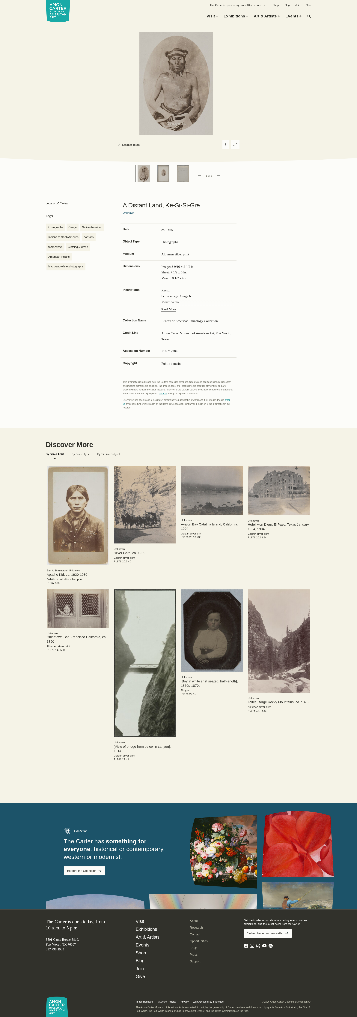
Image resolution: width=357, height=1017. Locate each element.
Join (297, 5)
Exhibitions (146, 929)
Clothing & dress (78, 246)
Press (194, 954)
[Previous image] (199, 175)
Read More (168, 309)
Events (142, 944)
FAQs (193, 947)
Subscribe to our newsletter (265, 933)
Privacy (184, 1001)
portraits (89, 237)
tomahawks (55, 246)
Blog (287, 5)
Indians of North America (63, 237)
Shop (276, 5)
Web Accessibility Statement (208, 1001)
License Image (131, 144)
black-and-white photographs (66, 266)
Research (196, 927)
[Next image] (218, 175)
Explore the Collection (82, 870)
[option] (143, 173)
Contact (195, 934)
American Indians (59, 256)
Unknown (128, 212)
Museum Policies (167, 1001)
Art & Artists (147, 937)
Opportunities (199, 941)
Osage (72, 227)
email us (163, 393)
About (194, 920)
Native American (92, 227)
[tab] (55, 454)
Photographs (55, 227)
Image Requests (144, 1001)
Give (308, 5)
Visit (140, 921)
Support (195, 961)
